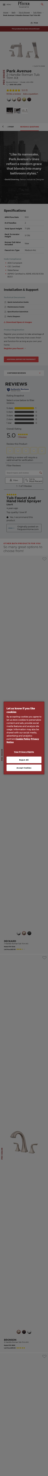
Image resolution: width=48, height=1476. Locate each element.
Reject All (24, 760)
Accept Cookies (24, 768)
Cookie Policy (23, 739)
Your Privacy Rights (24, 752)
